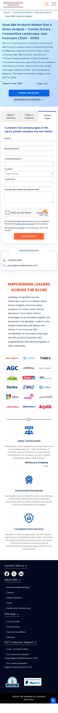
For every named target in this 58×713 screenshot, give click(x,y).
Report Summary (10, 116)
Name (7, 138)
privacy (21, 228)
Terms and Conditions (24, 224)
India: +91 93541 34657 (17, 649)
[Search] (47, 4)
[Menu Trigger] (54, 4)
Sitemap (10, 637)
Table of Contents (29, 116)
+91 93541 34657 (14, 260)
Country (8, 169)
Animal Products (43, 12)
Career (10, 592)
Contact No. (10, 179)
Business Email (11, 148)
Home (7, 12)
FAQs (9, 603)
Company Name (12, 158)
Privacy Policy (13, 626)
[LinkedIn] (21, 573)
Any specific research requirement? (21, 189)
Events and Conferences (18, 608)
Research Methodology (17, 587)
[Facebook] (6, 573)
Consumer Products (22, 12)
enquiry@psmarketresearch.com (22, 265)
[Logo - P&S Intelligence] (17, 5)
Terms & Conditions (16, 632)
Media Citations (14, 597)
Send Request (29, 236)
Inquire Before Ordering (27, 99)
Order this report (29, 92)
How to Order (13, 621)
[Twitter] (14, 573)
